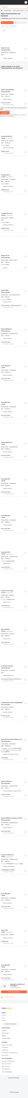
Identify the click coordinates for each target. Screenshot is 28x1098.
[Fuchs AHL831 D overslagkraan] (14, 356)
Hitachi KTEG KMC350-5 (7, 89)
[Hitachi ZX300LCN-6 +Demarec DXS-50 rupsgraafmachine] (14, 808)
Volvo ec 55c (4, 930)
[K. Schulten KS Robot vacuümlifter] (14, 656)
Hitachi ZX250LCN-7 (6, 329)
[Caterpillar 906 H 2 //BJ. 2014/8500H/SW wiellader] (14, 693)
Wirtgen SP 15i (5, 255)
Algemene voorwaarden (7, 1045)
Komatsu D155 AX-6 (6, 136)
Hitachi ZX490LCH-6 (6, 442)
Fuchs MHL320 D (5, 402)
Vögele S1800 (5, 290)
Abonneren (4, 112)
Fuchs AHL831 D (5, 365)
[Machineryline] (2, 10)
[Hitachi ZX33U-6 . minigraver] (14, 619)
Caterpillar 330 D (5, 552)
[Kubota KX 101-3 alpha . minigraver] (14, 581)
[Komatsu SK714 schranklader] (14, 165)
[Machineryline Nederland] (10, 2)
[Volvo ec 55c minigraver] (14, 920)
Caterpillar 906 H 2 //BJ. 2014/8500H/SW (11, 702)
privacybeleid (21, 114)
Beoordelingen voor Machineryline (9, 1052)
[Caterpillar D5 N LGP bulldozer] (14, 203)
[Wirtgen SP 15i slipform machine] (14, 245)
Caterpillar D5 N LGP (6, 213)
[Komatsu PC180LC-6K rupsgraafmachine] (14, 845)
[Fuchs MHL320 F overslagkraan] (14, 469)
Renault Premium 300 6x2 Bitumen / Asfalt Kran (14, 739)
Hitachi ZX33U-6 (5, 629)
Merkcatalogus (5, 1055)
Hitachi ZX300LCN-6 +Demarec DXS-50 (11, 818)
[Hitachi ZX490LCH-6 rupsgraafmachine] (14, 432)
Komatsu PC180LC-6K (7, 854)
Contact (3, 1020)
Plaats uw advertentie (14, 991)
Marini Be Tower (5, 48)
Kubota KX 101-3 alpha (7, 590)
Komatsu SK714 (5, 175)
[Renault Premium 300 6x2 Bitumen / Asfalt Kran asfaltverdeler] (14, 729)
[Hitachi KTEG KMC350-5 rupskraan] (14, 80)
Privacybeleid (5, 1047)
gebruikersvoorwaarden (8, 116)
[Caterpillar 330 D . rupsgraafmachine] (14, 542)
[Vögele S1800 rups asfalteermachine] (14, 280)
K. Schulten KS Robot (7, 666)
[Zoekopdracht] (25, 6)
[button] (26, 2)
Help (3, 1018)
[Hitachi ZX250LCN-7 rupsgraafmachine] (14, 319)
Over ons (4, 1015)
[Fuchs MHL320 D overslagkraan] (14, 392)
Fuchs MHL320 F (5, 479)
